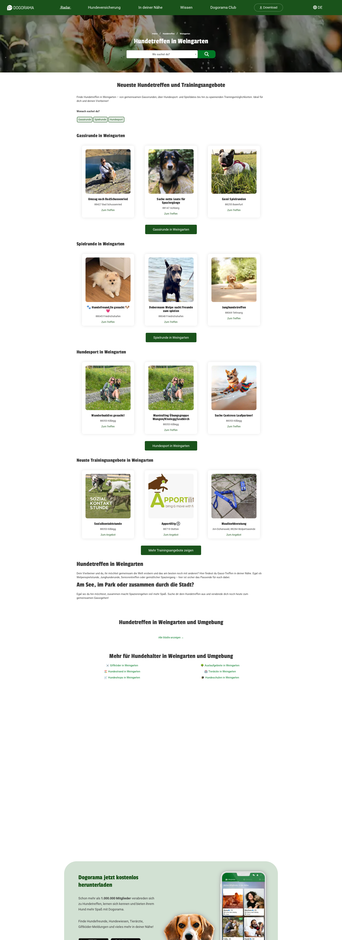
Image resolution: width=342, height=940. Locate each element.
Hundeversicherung (104, 7)
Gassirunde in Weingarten (171, 229)
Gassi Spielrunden (234, 199)
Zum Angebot (108, 534)
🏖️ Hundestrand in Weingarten (122, 671)
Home (154, 34)
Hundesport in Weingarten (171, 446)
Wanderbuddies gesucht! (108, 415)
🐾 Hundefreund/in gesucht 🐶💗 (108, 309)
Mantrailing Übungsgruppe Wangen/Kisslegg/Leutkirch (171, 417)
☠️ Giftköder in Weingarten (122, 665)
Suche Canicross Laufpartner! (234, 415)
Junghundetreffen (234, 307)
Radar (65, 7)
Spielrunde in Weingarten (171, 337)
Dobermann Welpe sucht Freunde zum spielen (171, 309)
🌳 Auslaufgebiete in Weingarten (220, 665)
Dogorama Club (223, 7)
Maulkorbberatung (234, 524)
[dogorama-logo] (20, 7)
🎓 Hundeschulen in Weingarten (220, 677)
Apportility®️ (171, 524)
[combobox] (162, 54)
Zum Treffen (108, 210)
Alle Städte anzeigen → (171, 637)
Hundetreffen (169, 34)
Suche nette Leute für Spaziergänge (171, 201)
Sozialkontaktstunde (108, 524)
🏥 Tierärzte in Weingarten (220, 671)
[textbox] (162, 54)
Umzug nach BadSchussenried (108, 199)
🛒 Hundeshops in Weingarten (122, 677)
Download (269, 7)
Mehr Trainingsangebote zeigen (171, 550)
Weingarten (185, 34)
